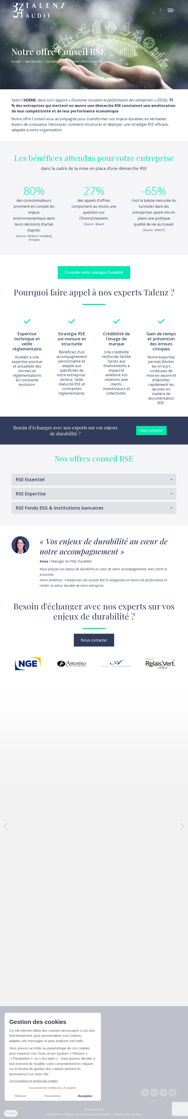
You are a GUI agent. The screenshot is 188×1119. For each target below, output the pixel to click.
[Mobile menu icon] (171, 10)
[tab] (93, 480)
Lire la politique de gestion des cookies (33, 1081)
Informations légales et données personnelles (78, 1114)
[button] (6, 826)
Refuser (20, 1096)
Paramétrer (52, 1096)
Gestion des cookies (128, 1114)
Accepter (85, 1096)
